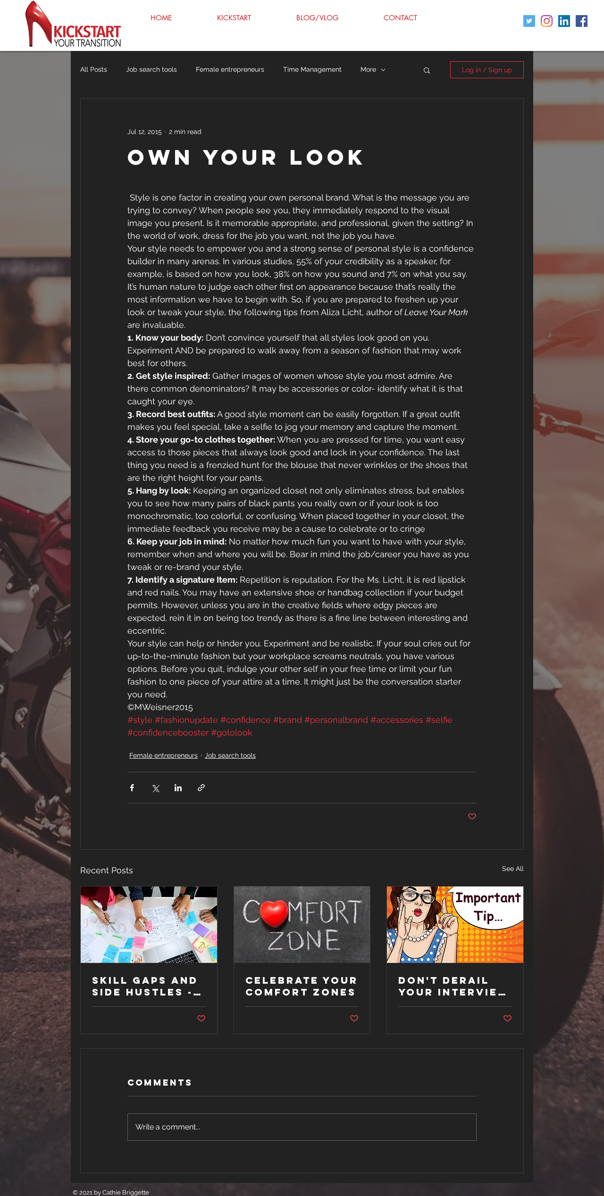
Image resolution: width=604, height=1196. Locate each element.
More (368, 69)
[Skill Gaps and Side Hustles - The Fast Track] (149, 925)
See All (513, 868)
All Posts (93, 69)
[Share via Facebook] (131, 787)
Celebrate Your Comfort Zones (301, 986)
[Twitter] (529, 21)
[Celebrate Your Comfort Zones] (302, 925)
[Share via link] (201, 787)
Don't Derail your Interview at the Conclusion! (454, 986)
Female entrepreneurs (230, 69)
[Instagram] (547, 21)
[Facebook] (581, 21)
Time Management (312, 69)
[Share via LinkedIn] (178, 787)
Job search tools (151, 69)
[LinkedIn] (564, 21)
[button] (426, 70)
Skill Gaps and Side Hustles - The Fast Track (146, 986)
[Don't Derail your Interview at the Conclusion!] (455, 925)
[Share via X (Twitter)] (155, 787)
